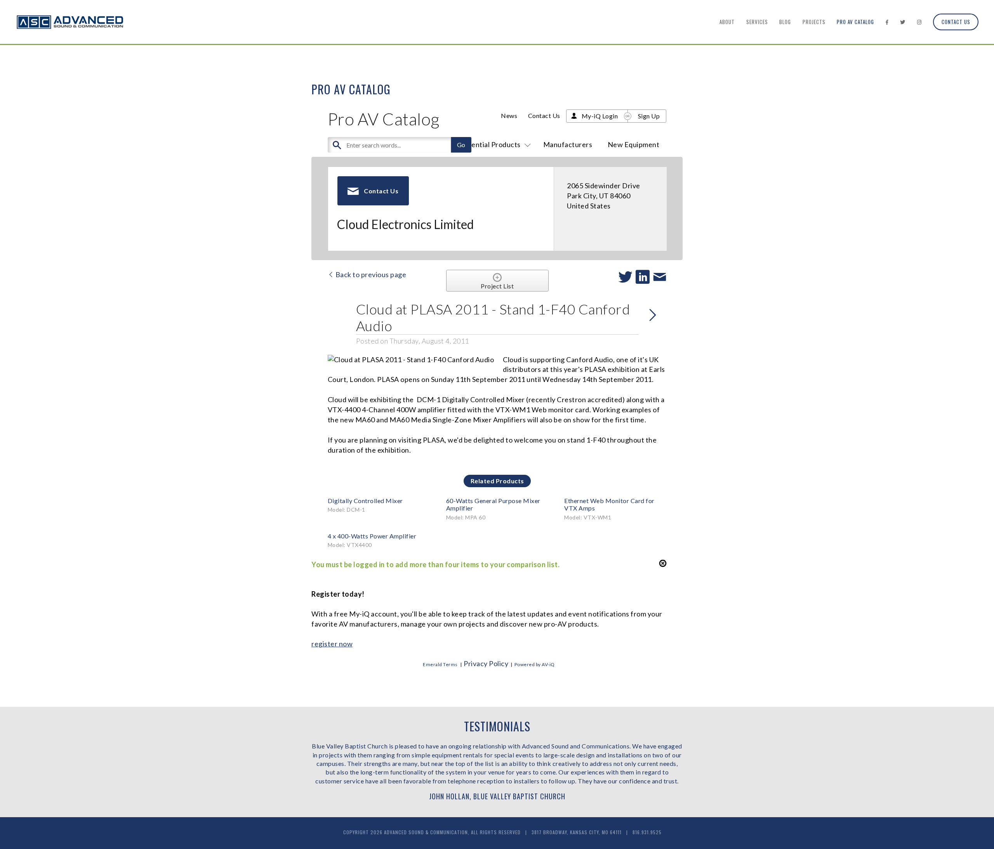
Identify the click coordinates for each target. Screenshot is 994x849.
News (509, 115)
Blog (785, 22)
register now (332, 643)
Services (757, 22)
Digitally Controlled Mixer (365, 500)
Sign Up (649, 116)
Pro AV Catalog (855, 22)
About (727, 22)
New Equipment (634, 144)
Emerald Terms (440, 664)
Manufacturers (568, 144)
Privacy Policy (486, 663)
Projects (814, 22)
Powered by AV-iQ (534, 664)
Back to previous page (370, 274)
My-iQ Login (600, 116)
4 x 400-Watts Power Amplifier (372, 536)
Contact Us (956, 22)
